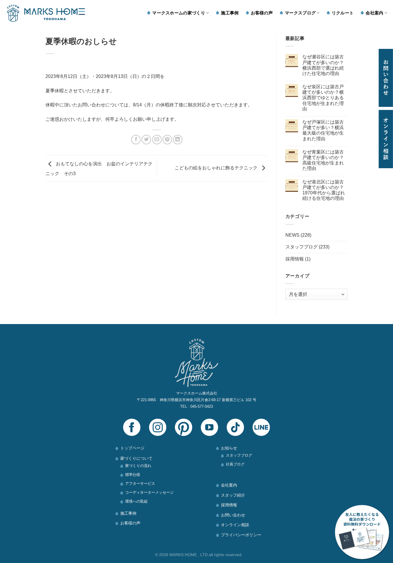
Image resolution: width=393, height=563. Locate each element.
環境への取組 (136, 501)
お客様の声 (262, 12)
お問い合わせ (233, 515)
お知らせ (229, 448)
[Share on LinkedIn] (177, 139)
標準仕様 (132, 474)
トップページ (132, 448)
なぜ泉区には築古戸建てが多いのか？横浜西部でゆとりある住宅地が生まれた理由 (323, 97)
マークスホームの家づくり (178, 12)
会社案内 (374, 12)
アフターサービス (140, 483)
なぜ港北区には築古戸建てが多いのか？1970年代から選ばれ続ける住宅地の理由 (323, 190)
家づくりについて (136, 458)
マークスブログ (300, 12)
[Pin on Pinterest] (167, 139)
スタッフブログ (301, 246)
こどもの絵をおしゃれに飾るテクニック (217, 168)
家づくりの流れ (138, 466)
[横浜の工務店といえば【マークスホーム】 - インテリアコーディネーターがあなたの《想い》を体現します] (46, 13)
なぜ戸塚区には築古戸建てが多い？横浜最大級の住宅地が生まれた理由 (323, 130)
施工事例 (230, 12)
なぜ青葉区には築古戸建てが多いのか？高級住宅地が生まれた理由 (323, 160)
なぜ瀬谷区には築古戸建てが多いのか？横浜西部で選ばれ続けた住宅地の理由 (323, 65)
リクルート (343, 12)
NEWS (292, 235)
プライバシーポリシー (241, 535)
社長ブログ (235, 464)
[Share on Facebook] (136, 139)
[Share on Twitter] (146, 139)
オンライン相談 (235, 524)
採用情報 (294, 258)
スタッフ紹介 (233, 495)
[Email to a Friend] (157, 139)
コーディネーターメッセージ (149, 492)
